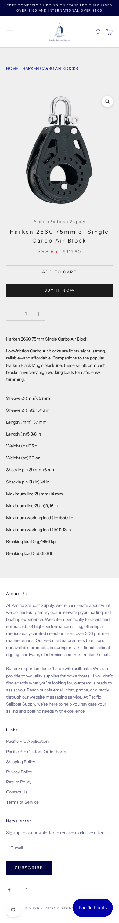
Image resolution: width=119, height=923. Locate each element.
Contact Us (16, 792)
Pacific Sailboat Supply (60, 221)
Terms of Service (22, 802)
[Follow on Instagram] (25, 890)
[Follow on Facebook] (9, 890)
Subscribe (29, 867)
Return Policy (18, 782)
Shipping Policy (20, 761)
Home (12, 68)
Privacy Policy (19, 772)
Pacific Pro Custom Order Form (36, 751)
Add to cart (59, 271)
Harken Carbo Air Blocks (50, 68)
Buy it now (59, 290)
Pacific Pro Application (27, 741)
